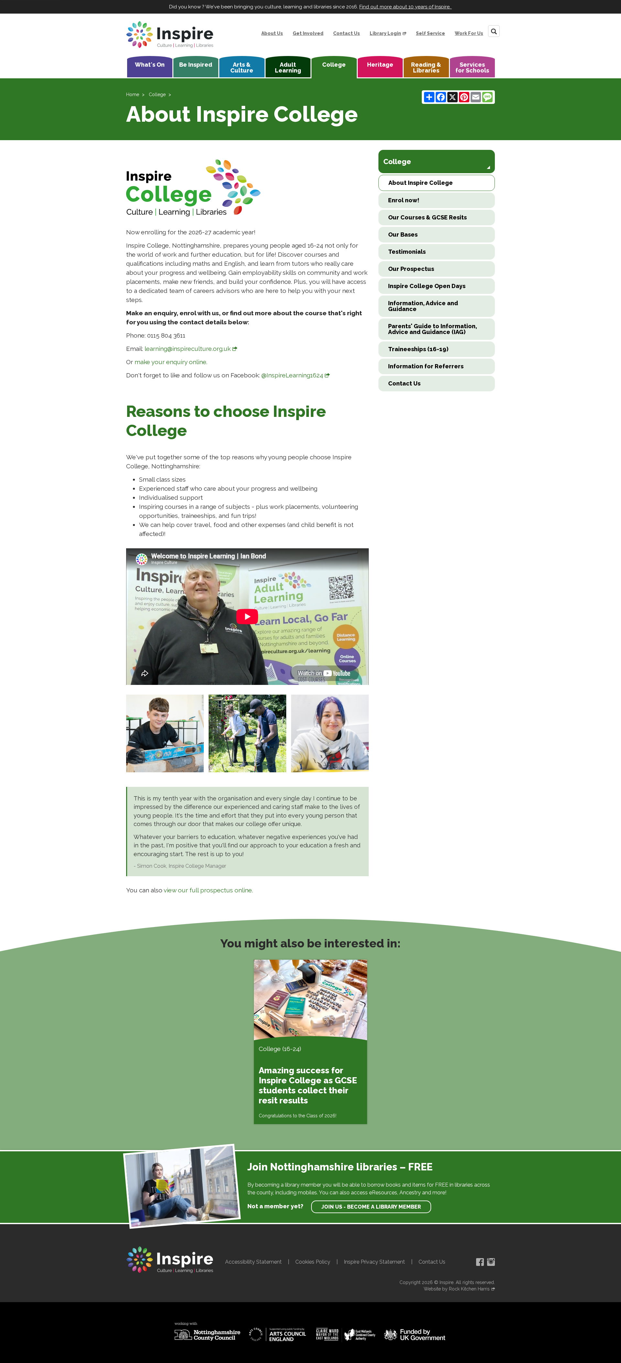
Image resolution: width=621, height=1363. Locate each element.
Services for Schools (472, 67)
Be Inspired (195, 64)
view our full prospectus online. (208, 890)
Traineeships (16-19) (418, 349)
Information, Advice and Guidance (423, 306)
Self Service (430, 33)
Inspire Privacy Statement (374, 1262)
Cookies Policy (312, 1262)
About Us (272, 33)
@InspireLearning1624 (292, 375)
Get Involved (308, 33)
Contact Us (346, 33)
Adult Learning (288, 67)
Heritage (380, 64)
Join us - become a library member (371, 1207)
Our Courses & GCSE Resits (427, 217)
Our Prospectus (411, 268)
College (334, 64)
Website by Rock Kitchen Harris (457, 1288)
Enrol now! (403, 200)
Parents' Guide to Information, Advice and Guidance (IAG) (432, 329)
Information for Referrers (425, 366)
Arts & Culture (241, 67)
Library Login (385, 33)
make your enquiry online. (172, 361)
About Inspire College (420, 182)
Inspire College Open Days (426, 286)
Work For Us (469, 33)
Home (132, 94)
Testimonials (407, 251)
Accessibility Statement (253, 1262)
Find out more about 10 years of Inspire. (405, 7)
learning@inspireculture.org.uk (188, 348)
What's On (150, 64)
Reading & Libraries (426, 67)
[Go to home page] (169, 34)
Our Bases (403, 234)
